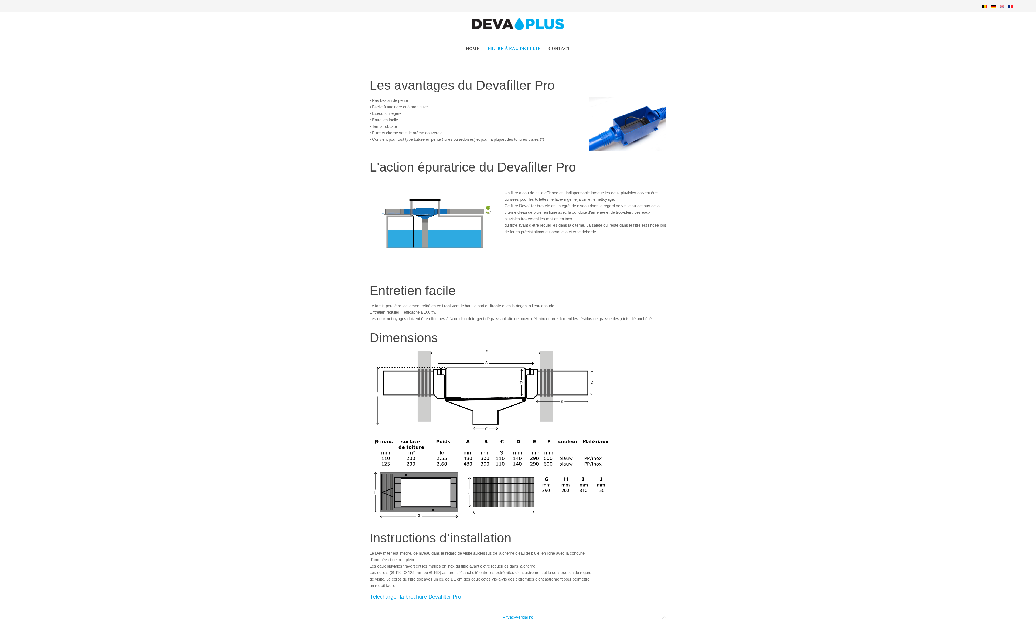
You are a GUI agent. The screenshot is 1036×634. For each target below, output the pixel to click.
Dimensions (404, 338)
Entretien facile (413, 290)
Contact (559, 48)
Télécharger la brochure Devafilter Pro (415, 597)
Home (472, 48)
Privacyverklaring (518, 617)
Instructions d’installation (441, 538)
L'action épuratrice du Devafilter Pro (473, 167)
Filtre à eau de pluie (514, 48)
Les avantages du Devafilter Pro (462, 85)
